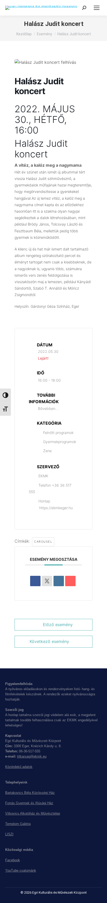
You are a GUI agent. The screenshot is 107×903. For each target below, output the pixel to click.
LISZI (9, 834)
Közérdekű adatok (18, 767)
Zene (47, 451)
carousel (43, 541)
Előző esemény (58, 624)
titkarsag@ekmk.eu (31, 756)
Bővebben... (48, 408)
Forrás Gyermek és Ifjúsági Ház (29, 803)
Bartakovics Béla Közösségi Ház (30, 793)
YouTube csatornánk (20, 870)
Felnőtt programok (58, 432)
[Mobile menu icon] (96, 8)
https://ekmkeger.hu (56, 508)
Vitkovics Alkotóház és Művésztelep (32, 813)
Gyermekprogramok (59, 441)
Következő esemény (49, 641)
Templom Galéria (18, 824)
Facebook (12, 860)
